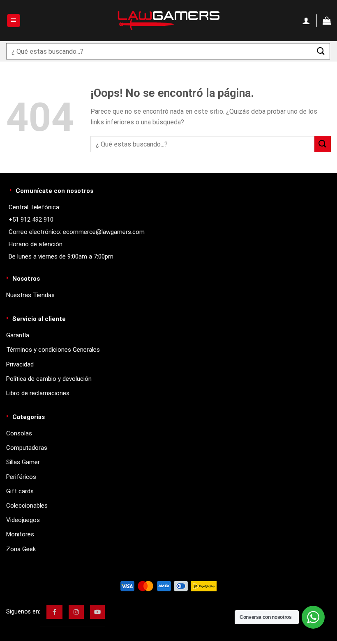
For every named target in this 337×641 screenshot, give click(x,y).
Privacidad (20, 364)
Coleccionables (27, 505)
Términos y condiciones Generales (53, 349)
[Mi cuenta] (306, 20)
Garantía (17, 335)
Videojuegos (23, 520)
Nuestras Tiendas (30, 295)
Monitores (20, 534)
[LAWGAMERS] (168, 20)
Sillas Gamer (23, 462)
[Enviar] (321, 51)
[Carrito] (327, 20)
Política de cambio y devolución (49, 378)
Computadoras (26, 447)
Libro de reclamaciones (37, 393)
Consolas (19, 433)
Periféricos (21, 477)
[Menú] (14, 20)
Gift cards (20, 491)
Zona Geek (21, 549)
